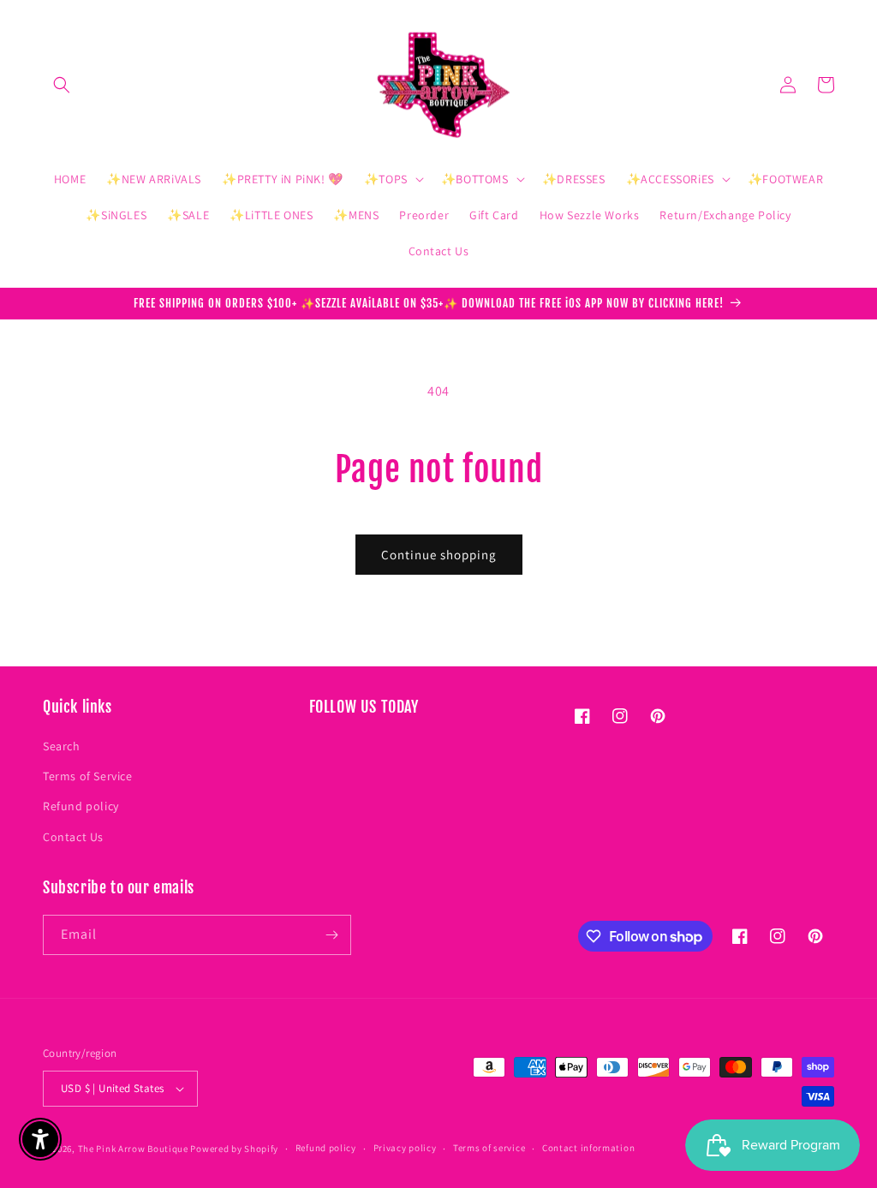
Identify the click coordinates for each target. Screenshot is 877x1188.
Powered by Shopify (234, 1149)
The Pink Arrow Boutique (133, 1149)
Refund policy (81, 806)
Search (62, 746)
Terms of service (489, 1148)
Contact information (588, 1148)
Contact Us (73, 837)
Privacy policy (405, 1148)
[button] (62, 85)
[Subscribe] (331, 935)
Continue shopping (439, 554)
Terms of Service (88, 776)
